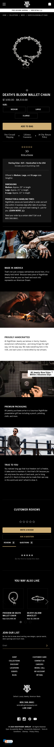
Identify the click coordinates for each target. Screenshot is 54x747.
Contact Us (40, 661)
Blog (14, 675)
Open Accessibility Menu (14, 729)
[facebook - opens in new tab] (18, 719)
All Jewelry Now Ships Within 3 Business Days (40, 373)
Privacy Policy (34, 731)
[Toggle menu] (4, 4)
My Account (39, 672)
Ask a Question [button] (27, 537)
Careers (39, 664)
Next (47, 601)
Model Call (39, 668)
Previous (4, 601)
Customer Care (40, 657)
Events (14, 672)
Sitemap (25, 731)
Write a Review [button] (27, 530)
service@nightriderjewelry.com (27, 705)
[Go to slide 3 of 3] (30, 622)
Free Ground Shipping (9, 136)
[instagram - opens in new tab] (24, 719)
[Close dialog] (52, 372)
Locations (14, 668)
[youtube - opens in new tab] (35, 719)
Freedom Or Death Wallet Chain (12, 614)
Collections (14, 661)
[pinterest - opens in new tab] (29, 719)
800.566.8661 (11, 219)
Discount (14, 664)
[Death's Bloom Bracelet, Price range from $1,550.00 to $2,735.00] (37, 598)
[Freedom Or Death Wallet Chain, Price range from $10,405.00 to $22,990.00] (13, 598)
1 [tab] (27, 90)
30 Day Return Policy (44, 136)
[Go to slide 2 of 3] (25, 622)
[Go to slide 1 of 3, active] (21, 622)
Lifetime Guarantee (27, 136)
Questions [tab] (24, 543)
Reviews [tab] (7, 543)
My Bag (39, 675)
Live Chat (27, 708)
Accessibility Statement (32, 729)
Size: (5, 105)
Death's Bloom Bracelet (34, 614)
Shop (14, 657)
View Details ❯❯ (36, 10)
